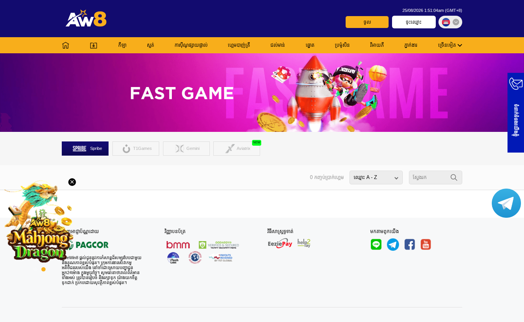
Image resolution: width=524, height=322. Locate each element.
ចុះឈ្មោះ (414, 22)
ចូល (367, 22)
